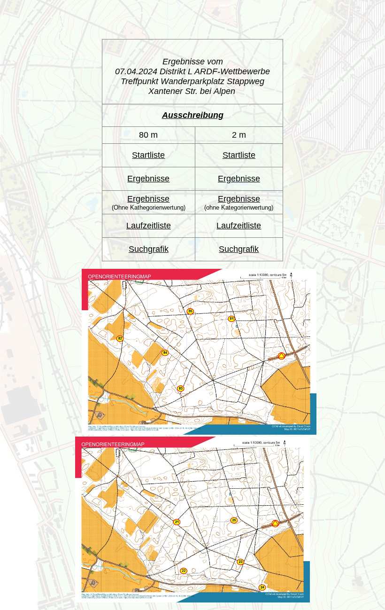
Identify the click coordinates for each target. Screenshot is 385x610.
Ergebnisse (148, 178)
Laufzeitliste (148, 225)
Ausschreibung (192, 115)
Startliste (148, 155)
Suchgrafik (149, 249)
